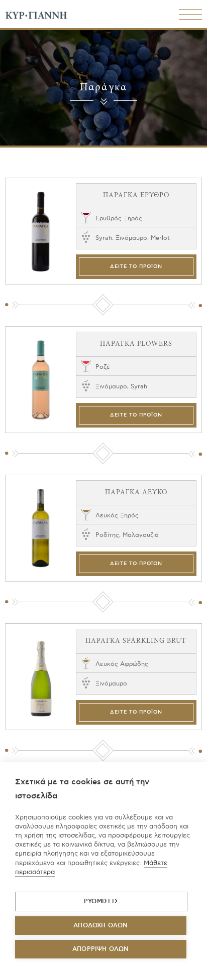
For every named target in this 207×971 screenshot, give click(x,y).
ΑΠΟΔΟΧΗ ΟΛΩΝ (100, 925)
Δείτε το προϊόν (136, 266)
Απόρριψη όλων (100, 949)
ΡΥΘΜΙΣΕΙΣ (101, 901)
